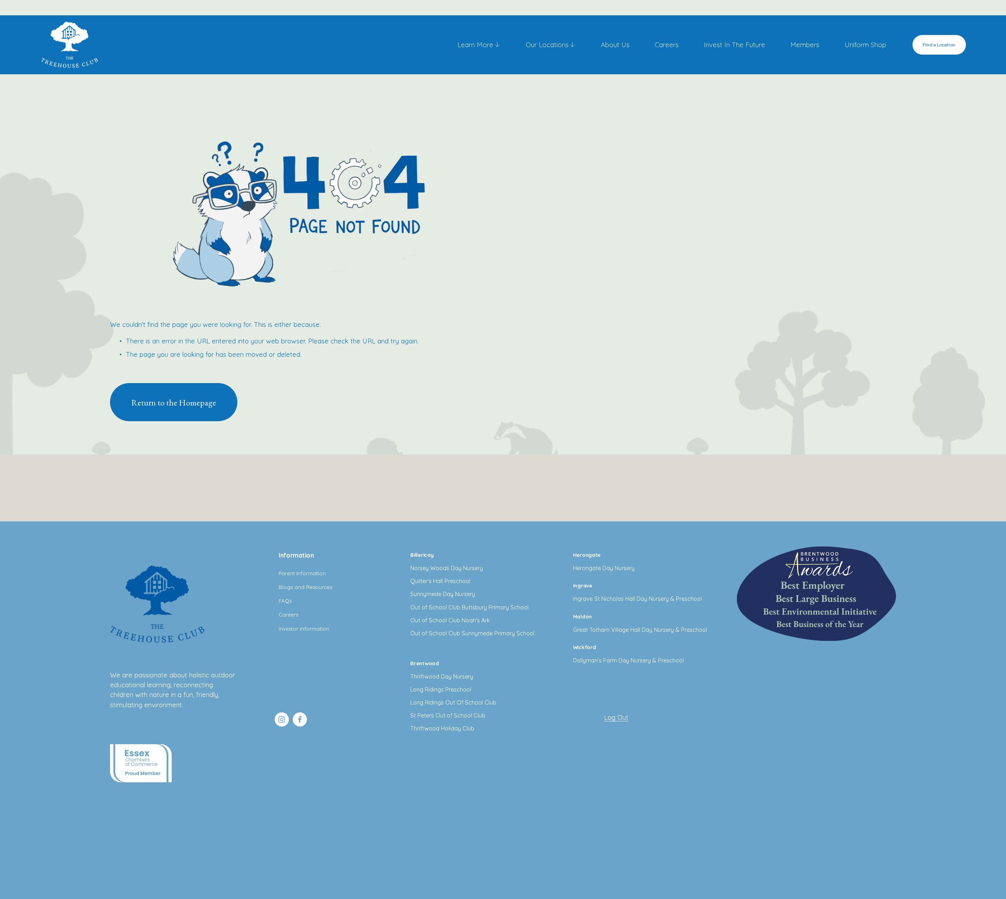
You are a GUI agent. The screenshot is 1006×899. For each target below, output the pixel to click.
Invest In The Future (734, 44)
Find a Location (939, 45)
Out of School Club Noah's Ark (450, 620)
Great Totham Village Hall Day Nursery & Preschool (640, 629)
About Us (615, 44)
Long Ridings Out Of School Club (453, 702)
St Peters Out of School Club (447, 715)
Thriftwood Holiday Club (442, 728)
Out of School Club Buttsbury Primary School (469, 607)
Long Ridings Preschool (440, 689)
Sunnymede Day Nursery (442, 594)
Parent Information (302, 573)
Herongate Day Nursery (604, 568)
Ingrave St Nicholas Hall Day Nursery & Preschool (637, 598)
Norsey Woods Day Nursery (446, 568)
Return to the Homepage (173, 402)
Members (804, 44)
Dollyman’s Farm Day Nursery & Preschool (628, 660)
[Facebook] (300, 719)
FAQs (285, 601)
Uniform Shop (865, 44)
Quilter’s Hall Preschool (440, 581)
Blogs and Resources (305, 587)
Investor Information (304, 629)
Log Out (616, 717)
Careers (667, 44)
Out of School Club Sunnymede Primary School (472, 633)
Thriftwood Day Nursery (441, 676)
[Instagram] (282, 719)
